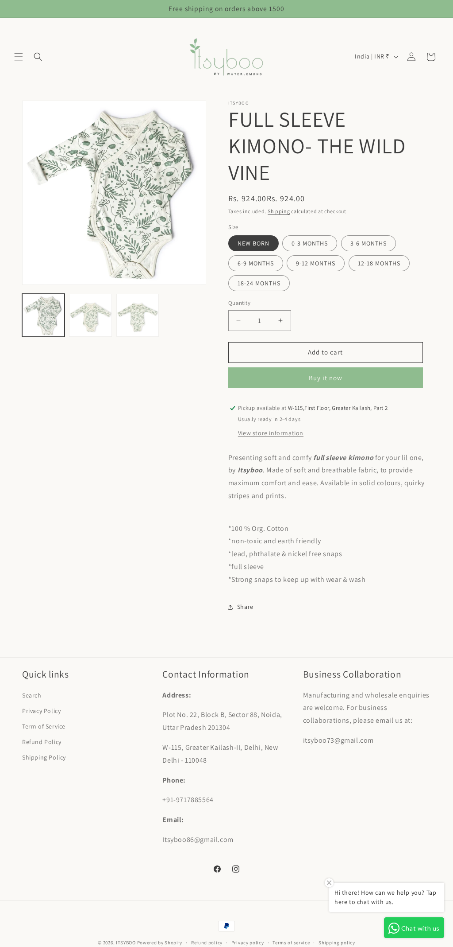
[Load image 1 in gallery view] (43, 315)
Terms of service (291, 942)
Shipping (279, 211)
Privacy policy (247, 942)
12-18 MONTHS (379, 263)
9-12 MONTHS (315, 263)
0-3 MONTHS (310, 243)
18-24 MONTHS (259, 283)
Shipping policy (337, 942)
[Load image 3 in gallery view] (137, 315)
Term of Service (43, 726)
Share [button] (245, 607)
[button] (18, 56)
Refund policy (207, 942)
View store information (270, 433)
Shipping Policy (44, 757)
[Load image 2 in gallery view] (90, 315)
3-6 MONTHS (368, 243)
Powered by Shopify (160, 942)
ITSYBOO (126, 942)
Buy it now (325, 378)
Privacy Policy (41, 711)
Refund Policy (41, 742)
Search (32, 695)
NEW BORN (253, 243)
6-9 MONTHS (256, 263)
